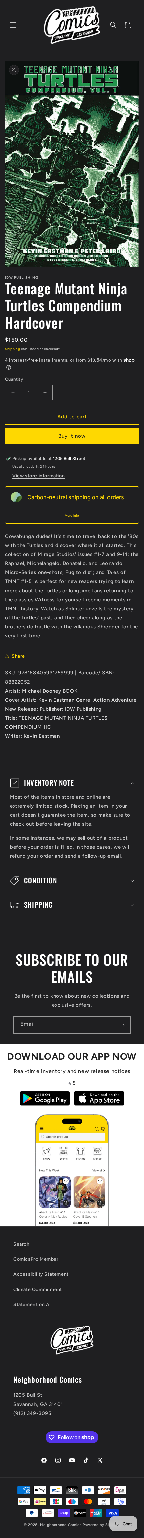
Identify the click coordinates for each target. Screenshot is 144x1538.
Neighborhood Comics (60, 1525)
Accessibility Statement (41, 1274)
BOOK (70, 691)
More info (72, 515)
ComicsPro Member (36, 1259)
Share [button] (18, 656)
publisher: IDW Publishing (71, 709)
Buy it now (72, 436)
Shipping (12, 349)
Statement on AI (32, 1304)
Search (21, 1244)
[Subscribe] (122, 1025)
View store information (38, 476)
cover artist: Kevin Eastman (39, 700)
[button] (13, 25)
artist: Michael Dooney (33, 691)
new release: (21, 709)
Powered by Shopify (102, 1525)
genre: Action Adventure (106, 700)
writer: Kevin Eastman (32, 736)
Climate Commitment (37, 1289)
